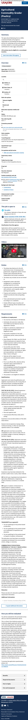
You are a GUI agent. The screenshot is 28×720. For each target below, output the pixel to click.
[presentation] (14, 84)
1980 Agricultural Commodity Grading (14, 152)
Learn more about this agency (11, 55)
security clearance (12, 180)
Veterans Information (6, 714)
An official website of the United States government (13, 0)
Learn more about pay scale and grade (12, 127)
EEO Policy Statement (6, 709)
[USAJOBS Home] (7, 2)
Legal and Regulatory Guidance (9, 716)
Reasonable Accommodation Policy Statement (13, 711)
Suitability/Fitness (8, 189)
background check (15, 179)
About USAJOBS (5, 718)
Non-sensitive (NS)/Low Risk (9, 177)
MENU (25, 3)
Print (4, 28)
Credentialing (7, 187)
